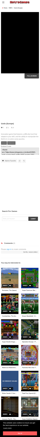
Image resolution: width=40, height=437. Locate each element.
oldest (35, 252)
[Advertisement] (20, 100)
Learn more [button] (7, 428)
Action (4, 143)
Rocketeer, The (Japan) (9, 290)
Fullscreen (32, 76)
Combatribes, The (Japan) (10, 316)
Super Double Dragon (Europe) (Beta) (14, 342)
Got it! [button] (20, 433)
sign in (9, 249)
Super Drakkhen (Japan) (29, 419)
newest (31, 252)
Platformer (11, 143)
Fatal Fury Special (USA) (30, 393)
